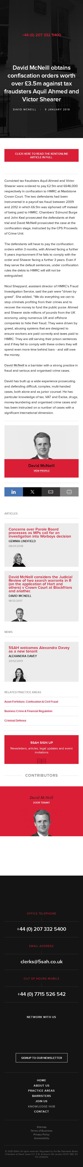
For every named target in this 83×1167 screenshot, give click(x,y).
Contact (41, 1111)
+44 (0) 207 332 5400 (41, 35)
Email (51, 491)
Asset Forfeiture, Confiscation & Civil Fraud (31, 701)
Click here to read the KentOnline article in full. (41, 155)
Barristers (41, 1096)
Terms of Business (41, 1130)
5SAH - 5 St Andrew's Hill (41, 14)
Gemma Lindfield (22, 541)
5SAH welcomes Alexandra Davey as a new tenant (39, 649)
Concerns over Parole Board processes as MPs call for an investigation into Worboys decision (40, 533)
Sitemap (41, 1127)
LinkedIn (13, 491)
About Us (42, 1085)
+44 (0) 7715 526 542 (41, 994)
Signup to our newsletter (41, 1058)
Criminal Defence (15, 720)
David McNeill (25, 109)
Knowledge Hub (41, 1106)
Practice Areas (41, 1090)
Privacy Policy (41, 1134)
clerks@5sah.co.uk (42, 962)
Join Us (41, 1101)
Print (69, 491)
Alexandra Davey (23, 656)
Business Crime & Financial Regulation (28, 711)
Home (41, 1080)
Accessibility (41, 1138)
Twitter (41, 1028)
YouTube (54, 1028)
